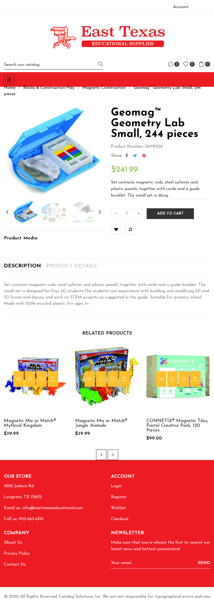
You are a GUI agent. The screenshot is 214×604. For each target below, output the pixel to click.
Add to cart (170, 214)
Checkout (120, 519)
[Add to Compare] (130, 229)
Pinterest (144, 155)
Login (116, 486)
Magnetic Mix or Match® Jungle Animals (101, 423)
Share (127, 155)
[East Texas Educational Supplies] (107, 37)
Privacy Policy (17, 553)
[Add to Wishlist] (116, 229)
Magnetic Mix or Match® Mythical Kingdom (30, 423)
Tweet (135, 155)
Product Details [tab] (71, 266)
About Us (13, 542)
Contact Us (15, 564)
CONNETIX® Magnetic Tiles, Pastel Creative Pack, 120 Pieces (177, 426)
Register (119, 497)
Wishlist (118, 508)
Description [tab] (22, 266)
